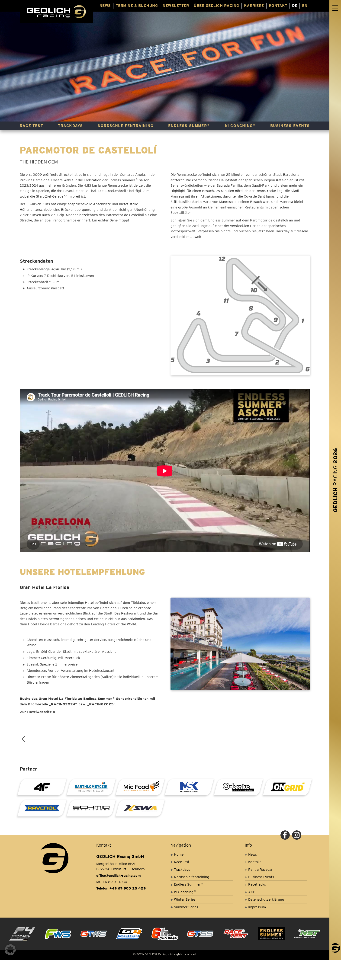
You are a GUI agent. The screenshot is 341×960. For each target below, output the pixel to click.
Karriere (254, 5)
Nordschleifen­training (125, 126)
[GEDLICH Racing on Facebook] (285, 835)
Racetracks (257, 884)
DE (294, 5)
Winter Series (184, 899)
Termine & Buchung (137, 5)
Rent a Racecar (260, 869)
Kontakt (278, 5)
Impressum (257, 907)
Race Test (31, 126)
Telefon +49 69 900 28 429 (121, 888)
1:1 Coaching (240, 126)
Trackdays (70, 126)
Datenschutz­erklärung (266, 899)
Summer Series (186, 907)
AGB (251, 892)
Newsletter (176, 5)
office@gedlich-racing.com (118, 875)
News (105, 5)
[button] (10, 950)
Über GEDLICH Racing (216, 5)
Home (178, 854)
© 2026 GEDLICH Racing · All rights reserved (164, 954)
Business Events (290, 126)
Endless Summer (188, 126)
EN (304, 5)
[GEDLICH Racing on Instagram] (296, 835)
